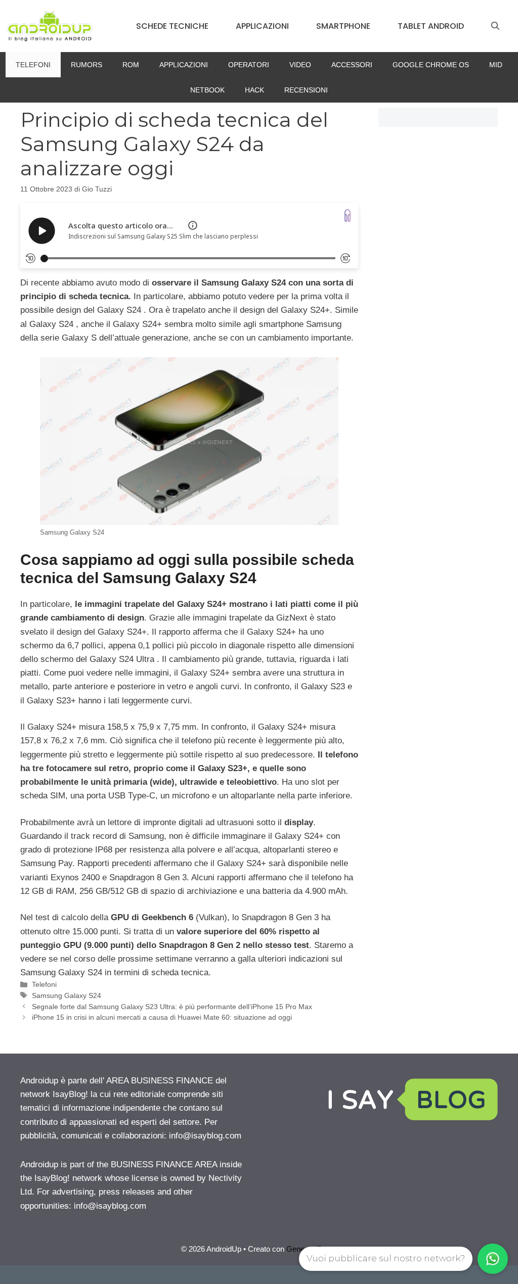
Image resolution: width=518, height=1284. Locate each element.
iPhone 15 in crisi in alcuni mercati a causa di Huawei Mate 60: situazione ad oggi (162, 1017)
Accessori (351, 65)
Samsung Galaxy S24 (66, 995)
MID (495, 65)
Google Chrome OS (431, 65)
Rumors (86, 65)
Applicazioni (262, 26)
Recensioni (306, 90)
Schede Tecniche (172, 26)
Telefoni (33, 65)
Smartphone (343, 26)
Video (300, 65)
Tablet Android (431, 26)
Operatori (248, 65)
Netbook (207, 90)
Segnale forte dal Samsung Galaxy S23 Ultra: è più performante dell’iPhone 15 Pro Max (172, 1007)
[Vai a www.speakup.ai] (347, 215)
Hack (254, 90)
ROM (130, 65)
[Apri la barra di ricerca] (495, 26)
